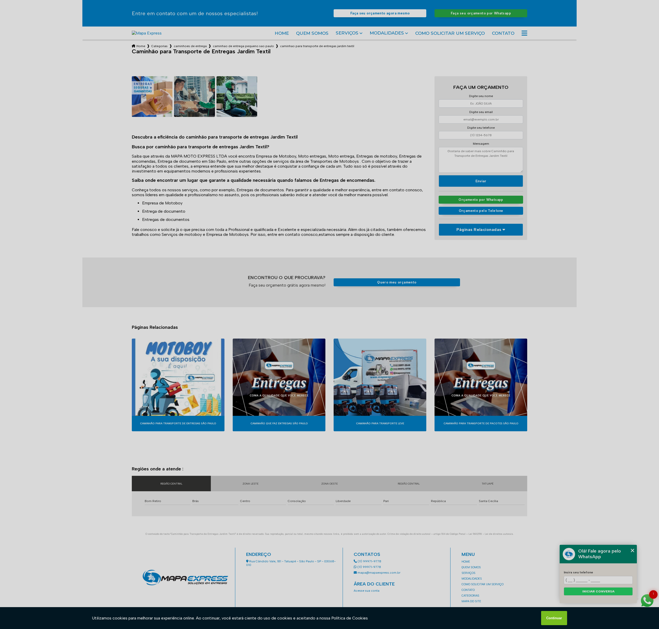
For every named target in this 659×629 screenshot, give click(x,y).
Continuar (554, 618)
